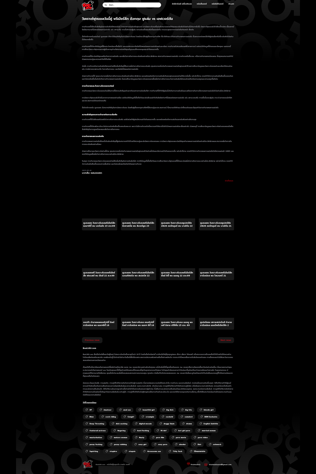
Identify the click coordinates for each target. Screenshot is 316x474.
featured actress (97, 430)
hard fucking (143, 430)
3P (90, 409)
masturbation (95, 437)
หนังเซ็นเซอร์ (202, 3)
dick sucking (121, 423)
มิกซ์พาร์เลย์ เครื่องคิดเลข (182, 3)
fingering (121, 430)
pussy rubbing (120, 444)
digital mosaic (145, 423)
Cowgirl (131, 416)
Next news (226, 340)
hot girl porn (184, 430)
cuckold (169, 416)
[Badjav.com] (88, 6)
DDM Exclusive (210, 416)
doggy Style (169, 423)
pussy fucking (95, 444)
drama (189, 423)
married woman (209, 430)
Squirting (93, 451)
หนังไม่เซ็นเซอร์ (217, 3)
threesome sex (154, 451)
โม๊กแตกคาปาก (199, 451)
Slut (199, 444)
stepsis (132, 451)
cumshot (189, 416)
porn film (160, 437)
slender (182, 444)
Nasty (141, 437)
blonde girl (208, 409)
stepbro (113, 451)
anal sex (127, 409)
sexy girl (142, 444)
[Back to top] (309, 467)
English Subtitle (211, 423)
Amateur (107, 409)
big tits (188, 409)
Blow (91, 416)
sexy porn (162, 444)
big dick (169, 409)
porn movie (181, 437)
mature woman (120, 437)
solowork (217, 444)
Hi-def (164, 430)
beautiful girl (149, 409)
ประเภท (231, 3)
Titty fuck (177, 451)
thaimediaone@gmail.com (220, 464)
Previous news (92, 340)
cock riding (110, 416)
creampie (150, 416)
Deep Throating (96, 423)
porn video (203, 437)
